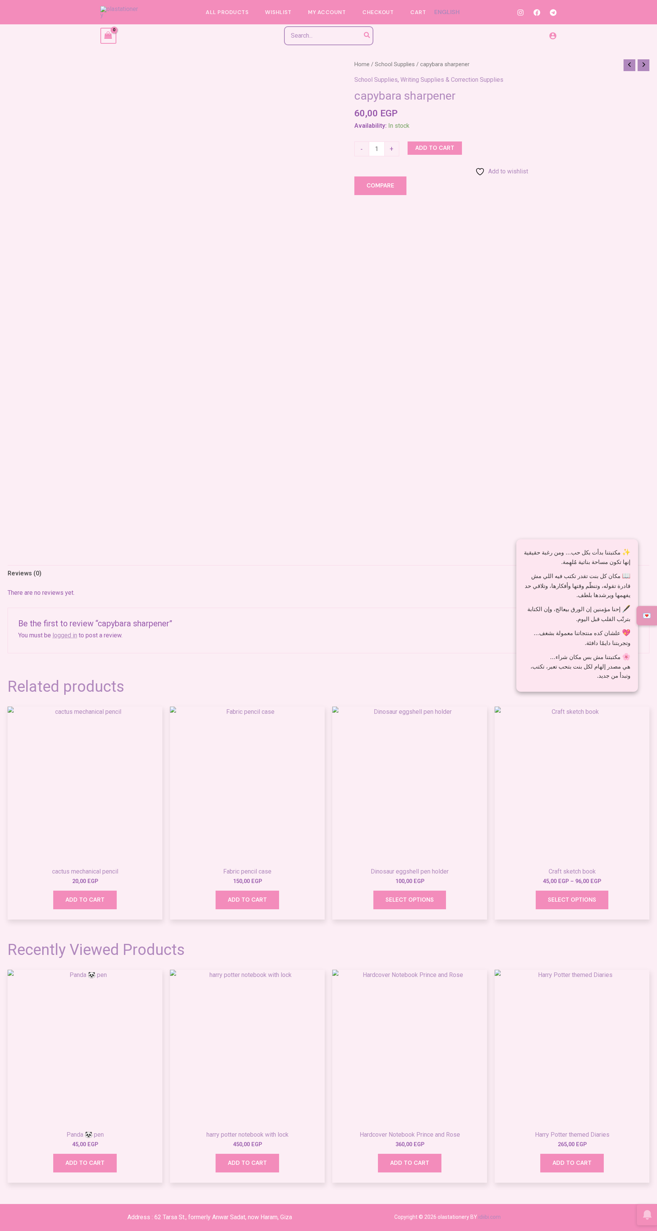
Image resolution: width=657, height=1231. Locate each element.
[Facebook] (536, 12)
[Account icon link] (553, 36)
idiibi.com (489, 1217)
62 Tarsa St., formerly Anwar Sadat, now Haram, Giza (223, 1217)
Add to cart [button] (85, 900)
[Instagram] (520, 12)
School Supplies (395, 64)
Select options (410, 900)
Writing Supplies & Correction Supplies (451, 79)
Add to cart (434, 148)
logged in (64, 635)
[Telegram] (553, 12)
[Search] (367, 35)
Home (362, 64)
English (447, 12)
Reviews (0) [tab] (24, 573)
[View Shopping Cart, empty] (108, 35)
